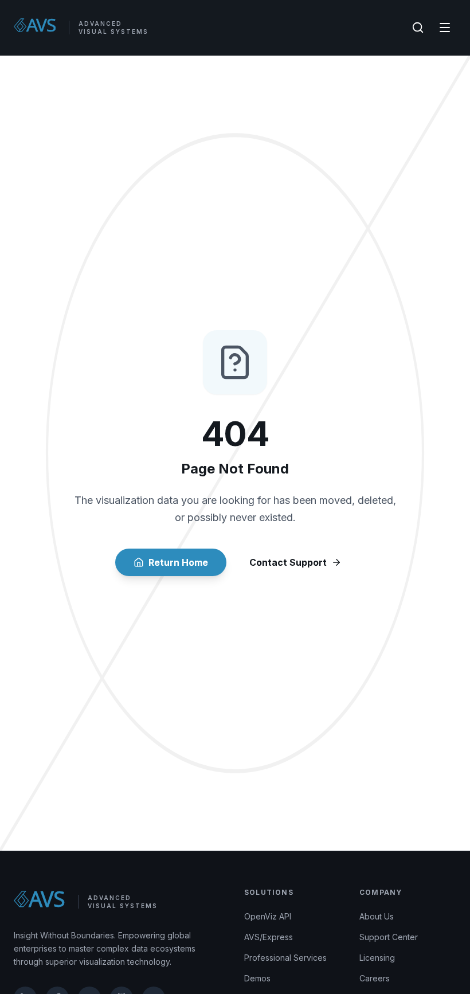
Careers (374, 978)
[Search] (418, 27)
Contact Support (288, 562)
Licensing (377, 957)
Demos (257, 978)
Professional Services (285, 957)
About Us (376, 916)
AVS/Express (268, 937)
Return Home (178, 562)
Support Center (388, 937)
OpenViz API (267, 916)
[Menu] (444, 27)
